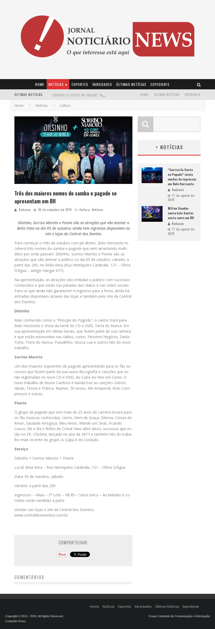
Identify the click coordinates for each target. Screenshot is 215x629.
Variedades (102, 84)
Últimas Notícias (131, 84)
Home (39, 84)
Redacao (25, 210)
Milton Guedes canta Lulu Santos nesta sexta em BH (91, 98)
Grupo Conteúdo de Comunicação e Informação (179, 616)
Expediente (160, 84)
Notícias (56, 84)
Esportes (80, 84)
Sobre (144, 94)
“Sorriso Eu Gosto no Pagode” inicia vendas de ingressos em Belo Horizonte (182, 176)
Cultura (84, 210)
